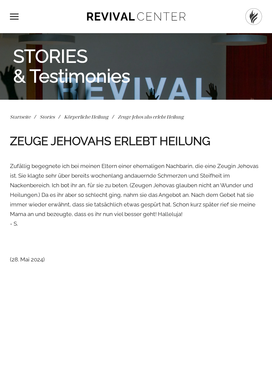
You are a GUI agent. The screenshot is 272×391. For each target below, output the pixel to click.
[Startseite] (253, 16)
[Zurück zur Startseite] (136, 16)
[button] (14, 16)
